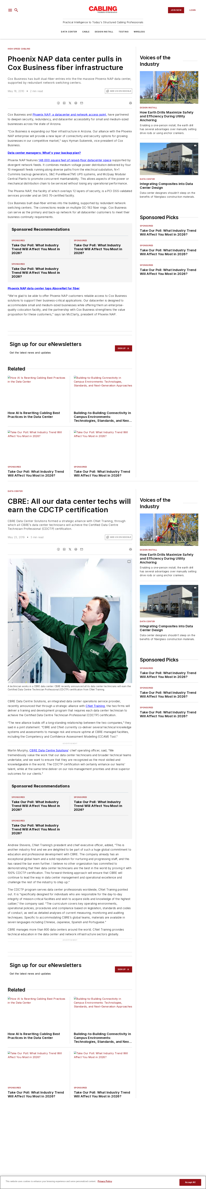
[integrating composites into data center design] (169, 159)
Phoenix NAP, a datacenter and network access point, (70, 114)
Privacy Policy (105, 1181)
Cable (86, 31)
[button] (10, 10)
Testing (124, 31)
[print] (130, 103)
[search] (16, 10)
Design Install (104, 31)
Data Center (69, 31)
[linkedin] (64, 103)
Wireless (139, 31)
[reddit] (75, 103)
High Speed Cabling (19, 49)
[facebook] (58, 103)
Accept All (190, 1182)
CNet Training (95, 706)
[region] (103, 1182)
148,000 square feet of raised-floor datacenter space (74, 160)
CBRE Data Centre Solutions (48, 750)
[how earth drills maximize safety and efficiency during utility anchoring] (169, 87)
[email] (81, 103)
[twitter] (70, 103)
